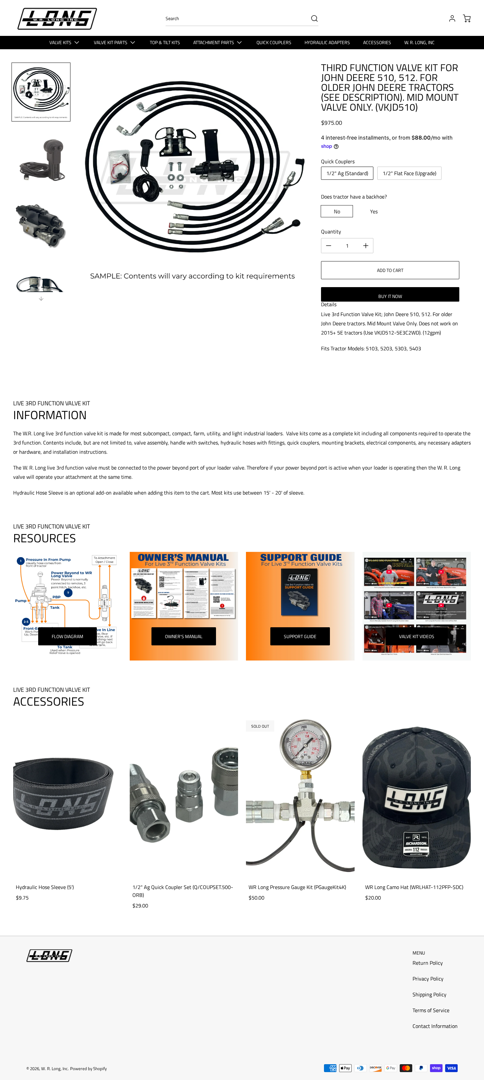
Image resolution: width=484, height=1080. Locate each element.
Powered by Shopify (88, 1068)
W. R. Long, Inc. (55, 1068)
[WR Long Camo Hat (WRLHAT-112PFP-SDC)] (417, 796)
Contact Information (435, 1026)
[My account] (449, 18)
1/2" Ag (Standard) (347, 173)
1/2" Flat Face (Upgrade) (409, 173)
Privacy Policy (428, 979)
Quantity (331, 231)
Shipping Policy (429, 994)
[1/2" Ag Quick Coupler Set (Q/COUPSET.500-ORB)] (184, 796)
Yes (374, 211)
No (337, 211)
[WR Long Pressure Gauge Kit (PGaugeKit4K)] (300, 796)
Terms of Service (431, 1010)
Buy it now (390, 296)
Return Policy (428, 963)
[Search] (311, 18)
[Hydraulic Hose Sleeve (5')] (67, 796)
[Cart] (463, 18)
